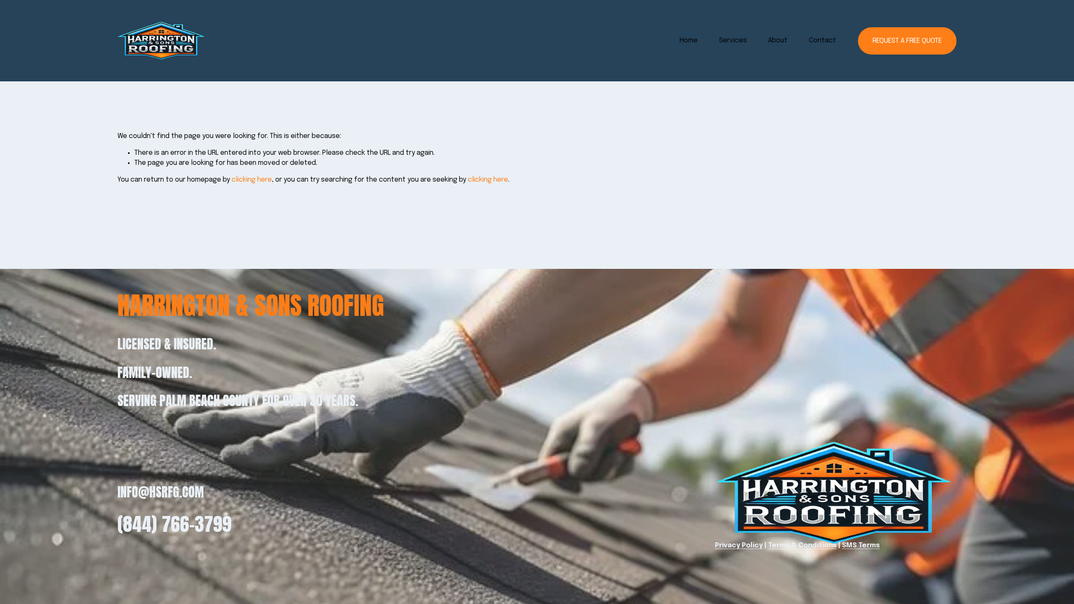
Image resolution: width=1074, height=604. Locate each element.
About (777, 40)
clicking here (252, 179)
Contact (822, 40)
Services (733, 40)
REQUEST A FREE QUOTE (907, 40)
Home (689, 40)
